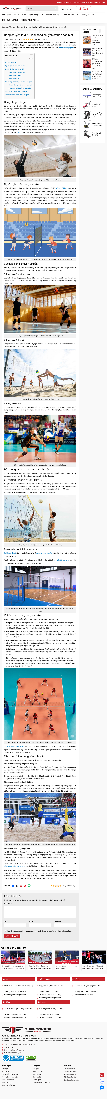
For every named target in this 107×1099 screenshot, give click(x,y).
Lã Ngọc (19, 39)
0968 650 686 (8, 1047)
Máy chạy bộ (6, 15)
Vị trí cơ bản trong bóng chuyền (16, 91)
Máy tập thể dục (19, 15)
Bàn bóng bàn (37, 1077)
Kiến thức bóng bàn (70, 1069)
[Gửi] (56, 8)
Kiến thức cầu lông (70, 1074)
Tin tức (96, 2)
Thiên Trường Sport (66, 48)
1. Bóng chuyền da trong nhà (16, 72)
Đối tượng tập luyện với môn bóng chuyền (20, 85)
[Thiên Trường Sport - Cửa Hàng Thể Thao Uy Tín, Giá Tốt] (12, 9)
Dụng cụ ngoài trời (10, 20)
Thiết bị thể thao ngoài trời (41, 1082)
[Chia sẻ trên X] (17, 885)
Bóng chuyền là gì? (11, 62)
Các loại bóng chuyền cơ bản (15, 69)
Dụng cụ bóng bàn (70, 15)
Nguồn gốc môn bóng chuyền (15, 66)
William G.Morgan (62, 188)
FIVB (18, 132)
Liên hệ (103, 2)
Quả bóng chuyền (10, 553)
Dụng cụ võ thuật (53, 15)
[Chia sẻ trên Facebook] (13, 885)
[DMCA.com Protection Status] (31, 1058)
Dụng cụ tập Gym (36, 15)
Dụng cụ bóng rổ (87, 15)
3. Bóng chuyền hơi (13, 78)
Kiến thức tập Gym (70, 1071)
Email (31, 921)
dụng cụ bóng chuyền (44, 553)
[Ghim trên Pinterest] (25, 885)
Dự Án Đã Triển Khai (87, 2)
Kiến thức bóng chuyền (71, 1080)
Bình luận (8, 903)
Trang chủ (5, 27)
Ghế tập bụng (37, 1074)
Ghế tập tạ (36, 1069)
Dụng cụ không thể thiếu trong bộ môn (19, 88)
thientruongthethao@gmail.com (14, 1050)
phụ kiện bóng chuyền (61, 560)
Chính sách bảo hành (8, 1080)
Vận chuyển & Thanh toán (72, 2)
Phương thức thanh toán (10, 1077)
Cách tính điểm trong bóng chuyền (17, 95)
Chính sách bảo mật (8, 1085)
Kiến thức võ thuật (70, 1077)
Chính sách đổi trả (7, 1082)
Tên (6, 921)
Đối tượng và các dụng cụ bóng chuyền (18, 82)
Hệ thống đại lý (6, 1071)
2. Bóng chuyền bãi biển (15, 75)
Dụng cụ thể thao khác (30, 20)
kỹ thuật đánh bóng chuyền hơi (15, 866)
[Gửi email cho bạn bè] (21, 885)
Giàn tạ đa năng (38, 1071)
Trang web (58, 921)
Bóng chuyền (21, 27)
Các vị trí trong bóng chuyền (14, 746)
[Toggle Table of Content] (30, 57)
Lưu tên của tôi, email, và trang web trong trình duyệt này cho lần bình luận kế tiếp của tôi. (39, 931)
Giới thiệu (60, 2)
